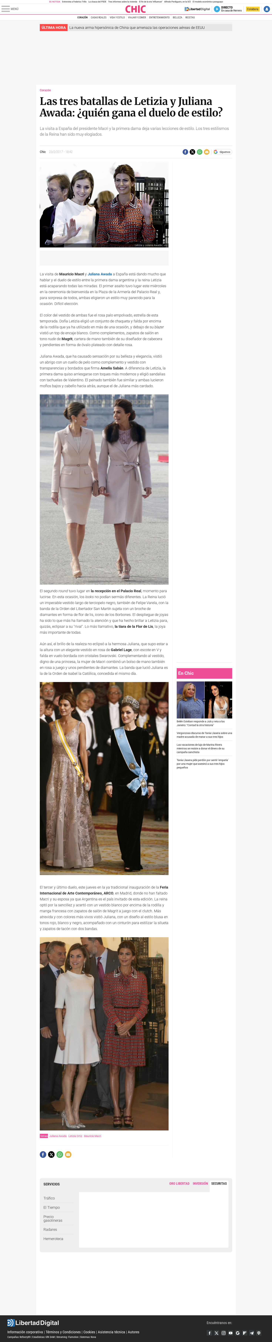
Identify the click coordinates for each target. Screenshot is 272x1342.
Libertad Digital (107, 1322)
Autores (133, 1332)
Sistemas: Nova (88, 1337)
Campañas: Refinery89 (19, 1337)
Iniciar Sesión (267, 9)
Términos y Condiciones (63, 1332)
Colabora (252, 9)
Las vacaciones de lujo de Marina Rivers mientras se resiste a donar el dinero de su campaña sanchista (200, 748)
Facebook (209, 1333)
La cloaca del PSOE (97, 2)
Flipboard (244, 1333)
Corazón (82, 17)
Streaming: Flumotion (67, 1337)
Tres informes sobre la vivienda (122, 2)
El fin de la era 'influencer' (150, 2)
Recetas (190, 17)
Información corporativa (25, 1332)
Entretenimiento (159, 17)
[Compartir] (185, 152)
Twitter (216, 1333)
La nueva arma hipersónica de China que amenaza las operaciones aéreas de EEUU (137, 27)
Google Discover (237, 1333)
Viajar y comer (137, 17)
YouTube (230, 1333)
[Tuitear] (192, 152)
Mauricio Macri (92, 1136)
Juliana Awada (58, 1136)
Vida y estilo (117, 17)
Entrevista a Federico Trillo (74, 2)
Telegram (251, 1333)
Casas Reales (98, 17)
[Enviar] (199, 152)
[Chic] (136, 9)
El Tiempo (51, 1207)
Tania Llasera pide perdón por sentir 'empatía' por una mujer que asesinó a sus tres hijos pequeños (202, 764)
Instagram (223, 1333)
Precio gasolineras (52, 1218)
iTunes (258, 1333)
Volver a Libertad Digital (197, 9)
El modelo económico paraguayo (208, 2)
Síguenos (225, 152)
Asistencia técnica (111, 1332)
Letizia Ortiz (75, 1136)
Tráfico (49, 1198)
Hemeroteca (53, 1239)
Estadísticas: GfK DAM (43, 1337)
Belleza (177, 17)
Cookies (89, 1332)
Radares (50, 1229)
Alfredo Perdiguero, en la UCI (177, 2)
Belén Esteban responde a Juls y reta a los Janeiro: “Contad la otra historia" (201, 723)
